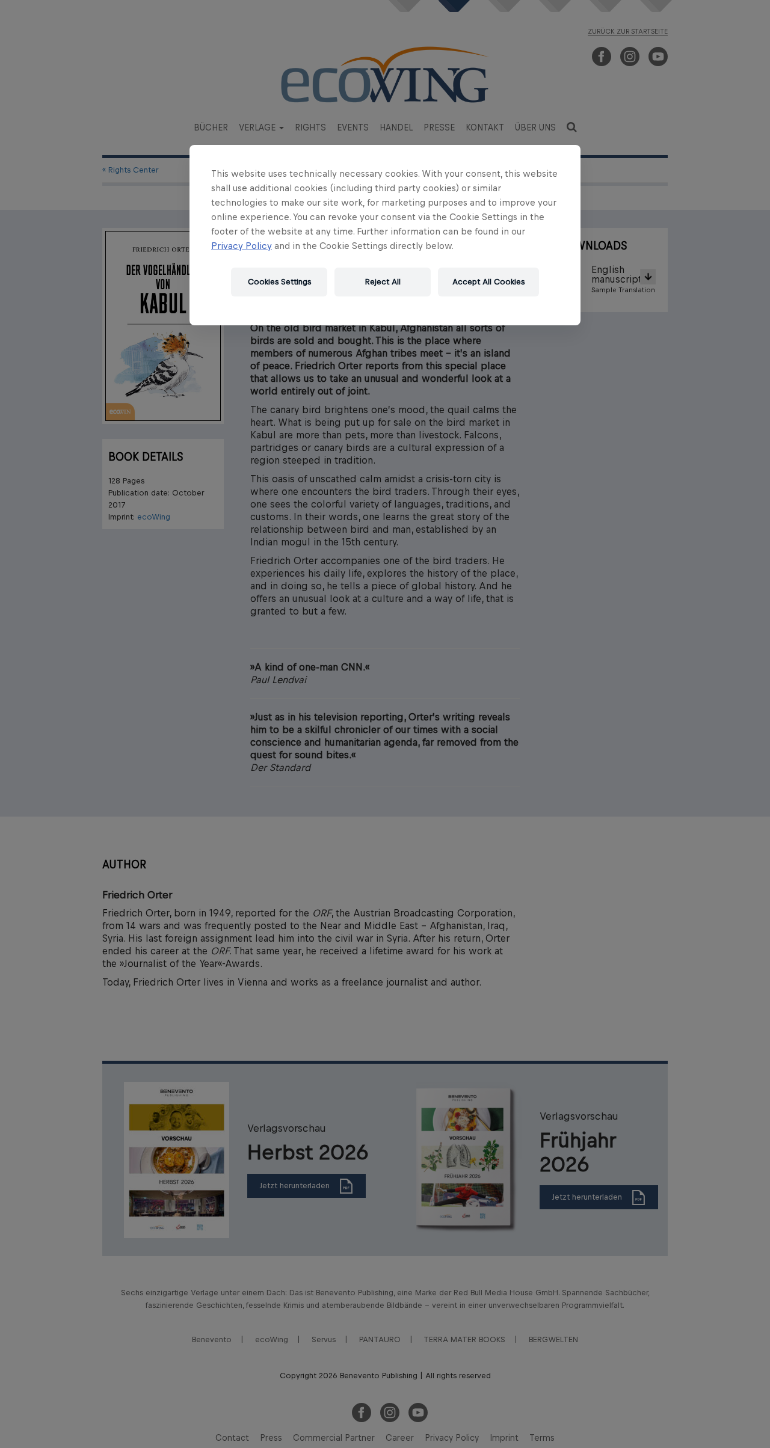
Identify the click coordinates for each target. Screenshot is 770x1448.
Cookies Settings (279, 281)
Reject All (383, 281)
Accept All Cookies (488, 281)
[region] (385, 235)
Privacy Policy (241, 246)
